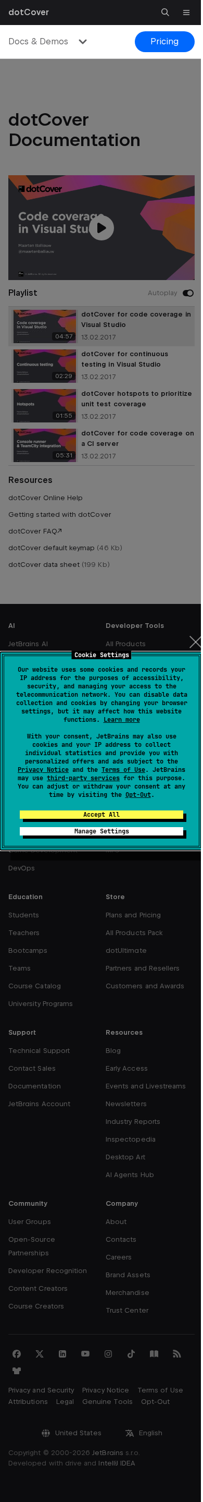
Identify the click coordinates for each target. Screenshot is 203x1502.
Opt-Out (138, 795)
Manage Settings (101, 831)
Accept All (101, 814)
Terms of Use (123, 770)
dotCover (28, 12)
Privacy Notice (43, 770)
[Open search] (165, 12)
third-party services (83, 778)
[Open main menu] (186, 12)
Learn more (122, 720)
